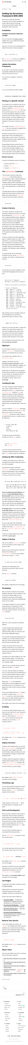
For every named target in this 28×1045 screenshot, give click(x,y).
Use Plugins (6, 881)
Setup (10, 9)
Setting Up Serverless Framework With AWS (12, 14)
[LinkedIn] (14, 1038)
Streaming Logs (8, 783)
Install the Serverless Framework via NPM (12, 34)
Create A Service (8, 208)
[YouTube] (16, 1038)
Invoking (5, 707)
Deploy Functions (8, 743)
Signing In (6, 345)
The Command (12, 171)
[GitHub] (11, 1038)
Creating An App (8, 383)
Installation (6, 30)
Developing (6, 588)
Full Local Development (11, 810)
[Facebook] (18, 1038)
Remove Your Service (10, 920)
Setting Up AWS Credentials (12, 457)
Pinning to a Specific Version (13, 101)
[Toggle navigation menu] (25, 2)
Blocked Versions (7, 157)
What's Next (7, 950)
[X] (9, 1038)
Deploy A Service (8, 539)
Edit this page (6, 979)
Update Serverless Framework (9, 65)
